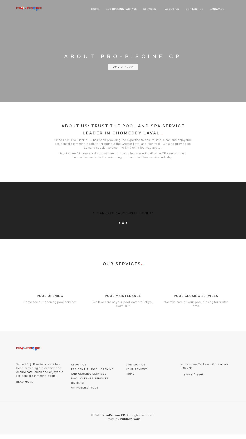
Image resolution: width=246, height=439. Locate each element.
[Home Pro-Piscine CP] (28, 348)
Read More (24, 382)
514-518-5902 (194, 374)
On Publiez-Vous (85, 387)
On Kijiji (77, 383)
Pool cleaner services (90, 378)
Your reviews (137, 369)
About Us (172, 9)
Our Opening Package (121, 9)
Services (150, 9)
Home (95, 9)
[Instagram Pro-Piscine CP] (182, 348)
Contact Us (194, 9)
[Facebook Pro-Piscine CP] (188, 348)
